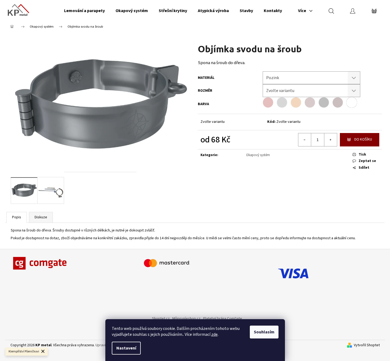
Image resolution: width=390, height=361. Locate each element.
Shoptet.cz (161, 318)
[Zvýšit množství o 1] (330, 139)
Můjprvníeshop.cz (186, 318)
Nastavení (126, 348)
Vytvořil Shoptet (367, 345)
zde (214, 334)
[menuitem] (84, 10)
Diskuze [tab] (41, 217)
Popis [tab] (16, 217)
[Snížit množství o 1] (304, 139)
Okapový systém (258, 155)
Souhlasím (264, 332)
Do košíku (363, 139)
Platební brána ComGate (222, 318)
